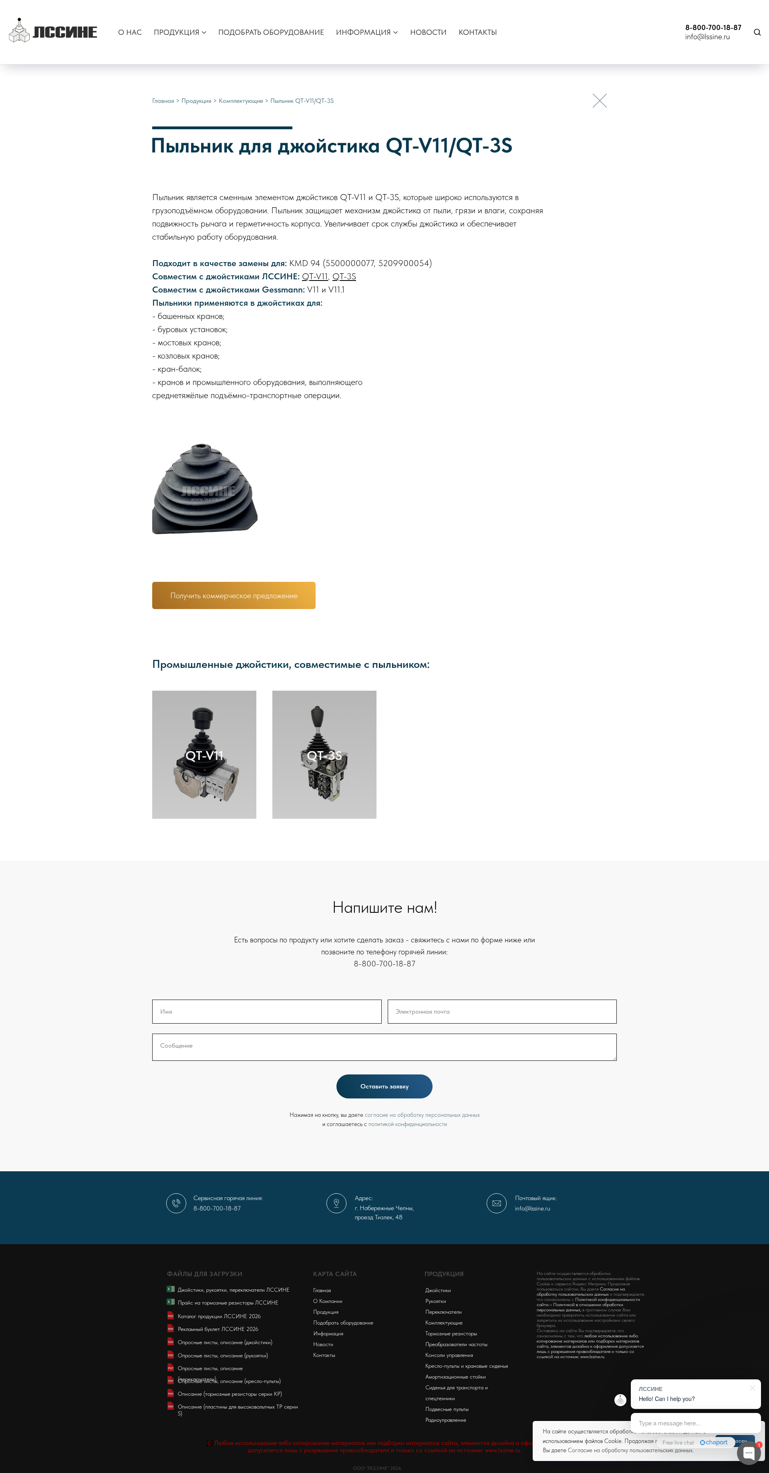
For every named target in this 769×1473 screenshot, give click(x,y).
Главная (164, 100)
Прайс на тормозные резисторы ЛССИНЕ (228, 1302)
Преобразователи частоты (456, 1344)
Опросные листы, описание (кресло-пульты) (229, 1381)
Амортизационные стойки (455, 1376)
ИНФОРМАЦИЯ (363, 32)
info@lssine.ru (707, 36)
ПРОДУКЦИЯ (176, 32)
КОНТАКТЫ (478, 32)
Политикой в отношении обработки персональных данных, (580, 1307)
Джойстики (438, 1290)
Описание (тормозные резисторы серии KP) (230, 1394)
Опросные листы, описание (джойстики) (225, 1342)
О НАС (130, 32)
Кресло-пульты (442, 1366)
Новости (323, 1344)
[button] (757, 32)
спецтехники (440, 1398)
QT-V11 (315, 276)
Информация (328, 1333)
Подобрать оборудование (343, 1322)
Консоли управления (449, 1355)
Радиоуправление (445, 1420)
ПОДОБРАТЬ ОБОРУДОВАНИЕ (271, 32)
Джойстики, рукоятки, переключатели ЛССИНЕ (234, 1290)
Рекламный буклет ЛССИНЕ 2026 (218, 1329)
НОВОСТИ (428, 32)
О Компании (327, 1301)
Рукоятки (435, 1301)
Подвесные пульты (447, 1409)
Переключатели (443, 1312)
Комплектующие (242, 100)
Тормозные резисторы (451, 1333)
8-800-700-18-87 (713, 27)
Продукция (197, 100)
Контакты (324, 1355)
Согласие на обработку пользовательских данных (630, 1450)
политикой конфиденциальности (407, 1124)
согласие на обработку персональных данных (422, 1114)
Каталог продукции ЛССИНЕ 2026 (219, 1316)
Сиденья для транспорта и (456, 1387)
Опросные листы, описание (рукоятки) (223, 1355)
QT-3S (344, 276)
